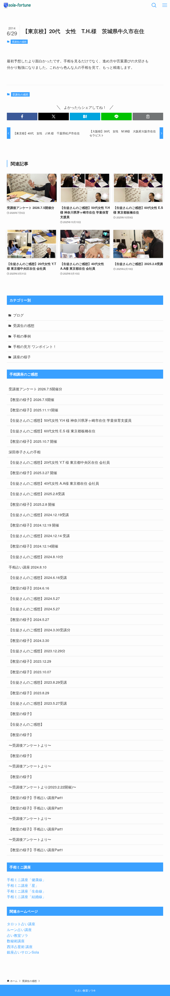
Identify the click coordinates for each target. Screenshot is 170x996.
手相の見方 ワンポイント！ (34, 346)
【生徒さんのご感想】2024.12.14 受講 (39, 535)
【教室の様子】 (21, 713)
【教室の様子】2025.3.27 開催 (33, 472)
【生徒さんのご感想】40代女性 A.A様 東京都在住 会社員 (54, 483)
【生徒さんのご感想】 (26, 724)
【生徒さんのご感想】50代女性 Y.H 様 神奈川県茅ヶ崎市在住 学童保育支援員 (70, 420)
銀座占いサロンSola (23, 952)
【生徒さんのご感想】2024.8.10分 (36, 556)
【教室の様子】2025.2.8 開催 (32, 504)
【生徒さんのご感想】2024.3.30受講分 (39, 629)
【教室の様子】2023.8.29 (29, 692)
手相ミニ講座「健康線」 (26, 879)
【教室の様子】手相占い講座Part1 (36, 797)
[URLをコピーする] (148, 116)
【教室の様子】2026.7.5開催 (31, 399)
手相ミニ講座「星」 (23, 885)
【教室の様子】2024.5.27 (29, 619)
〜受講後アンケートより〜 (30, 745)
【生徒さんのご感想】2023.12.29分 (37, 650)
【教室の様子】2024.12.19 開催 (34, 525)
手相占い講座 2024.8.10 (27, 567)
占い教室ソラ (17, 935)
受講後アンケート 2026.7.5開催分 (35, 388)
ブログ (18, 315)
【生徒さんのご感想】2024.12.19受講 (39, 514)
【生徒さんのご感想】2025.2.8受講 (37, 493)
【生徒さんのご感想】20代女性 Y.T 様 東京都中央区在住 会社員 (59, 462)
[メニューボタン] (164, 5)
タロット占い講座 (21, 923)
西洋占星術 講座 (20, 946)
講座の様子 (22, 356)
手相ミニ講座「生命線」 (26, 891)
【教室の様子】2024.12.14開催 (33, 546)
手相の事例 (22, 336)
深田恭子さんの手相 (25, 451)
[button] (22, 116)
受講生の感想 (19, 41)
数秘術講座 (16, 940)
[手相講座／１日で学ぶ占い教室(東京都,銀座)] (17, 5)
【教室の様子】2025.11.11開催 (33, 409)
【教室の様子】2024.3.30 (29, 640)
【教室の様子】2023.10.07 (30, 671)
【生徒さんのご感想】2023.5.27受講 (38, 703)
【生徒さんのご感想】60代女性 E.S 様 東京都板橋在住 (52, 430)
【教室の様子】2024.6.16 (29, 588)
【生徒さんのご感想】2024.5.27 (34, 598)
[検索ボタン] (154, 5)
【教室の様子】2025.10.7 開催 (33, 441)
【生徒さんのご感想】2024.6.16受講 (38, 577)
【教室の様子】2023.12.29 (30, 661)
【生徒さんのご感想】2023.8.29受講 (38, 682)
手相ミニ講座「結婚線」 (26, 896)
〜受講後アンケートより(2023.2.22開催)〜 (42, 787)
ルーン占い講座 (19, 929)
